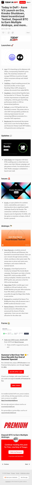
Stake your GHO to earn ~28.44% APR (16, 340)
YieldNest (7, 83)
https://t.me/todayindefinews (9, 400)
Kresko (6, 203)
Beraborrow (8, 121)
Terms (17, 473)
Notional (7, 299)
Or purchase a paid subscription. (16, 456)
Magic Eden (8, 285)
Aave (5, 69)
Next (26, 464)
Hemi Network (8, 250)
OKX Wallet (8, 160)
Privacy (13, 473)
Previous (6, 464)
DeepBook (7, 93)
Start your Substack (11, 477)
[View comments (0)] (8, 32)
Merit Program (19, 342)
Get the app (24, 477)
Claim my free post (16, 452)
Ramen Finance (9, 307)
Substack (7, 481)
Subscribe (22, 2)
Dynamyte (7, 269)
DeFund (6, 107)
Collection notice (24, 473)
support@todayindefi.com (8, 413)
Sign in (28, 2)
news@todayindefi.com (7, 407)
